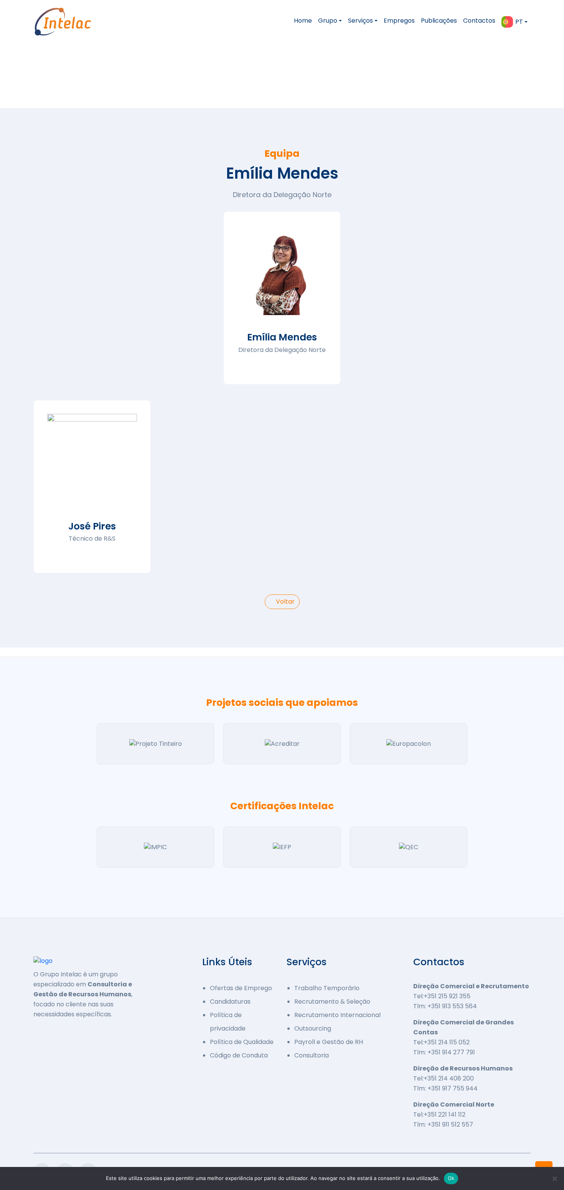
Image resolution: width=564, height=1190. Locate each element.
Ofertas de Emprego (241, 988)
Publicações (439, 20)
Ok (451, 1178)
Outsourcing (312, 1028)
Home (303, 20)
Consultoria (311, 1055)
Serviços (360, 20)
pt (519, 21)
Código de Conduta (239, 1055)
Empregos (399, 20)
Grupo (327, 20)
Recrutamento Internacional (337, 1015)
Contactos (479, 20)
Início (43, 84)
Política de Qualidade (242, 1041)
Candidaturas (230, 1001)
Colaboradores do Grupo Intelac (126, 84)
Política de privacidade (228, 1022)
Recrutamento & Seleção (332, 1001)
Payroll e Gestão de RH (328, 1041)
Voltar (284, 601)
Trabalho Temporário (327, 988)
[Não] (554, 1178)
